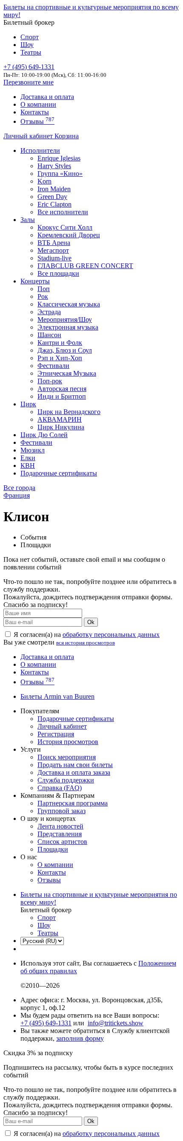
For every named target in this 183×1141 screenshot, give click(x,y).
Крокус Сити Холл (64, 227)
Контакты (34, 112)
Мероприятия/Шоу (64, 319)
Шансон (49, 335)
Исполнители (40, 150)
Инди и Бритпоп (61, 396)
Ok (90, 622)
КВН (27, 465)
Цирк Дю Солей (44, 434)
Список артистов (62, 841)
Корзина (66, 136)
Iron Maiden (54, 189)
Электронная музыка (67, 327)
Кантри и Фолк (59, 342)
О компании (38, 104)
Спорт (29, 37)
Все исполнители (62, 212)
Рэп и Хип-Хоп (59, 358)
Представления (59, 834)
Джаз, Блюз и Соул (64, 350)
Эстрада (49, 311)
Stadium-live (54, 258)
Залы (27, 219)
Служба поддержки (65, 780)
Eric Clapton (54, 204)
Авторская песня (61, 388)
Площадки (52, 849)
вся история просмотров (85, 642)
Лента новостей (60, 826)
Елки (27, 457)
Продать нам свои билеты (75, 764)
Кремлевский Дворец (68, 235)
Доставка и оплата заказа (73, 772)
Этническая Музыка (66, 373)
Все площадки (58, 273)
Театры (30, 52)
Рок (42, 296)
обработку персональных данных (111, 634)
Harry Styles (54, 165)
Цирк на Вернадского (68, 411)
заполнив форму (80, 1038)
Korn (44, 181)
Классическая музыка (68, 304)
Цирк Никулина (60, 427)
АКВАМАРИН (59, 419)
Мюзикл (32, 450)
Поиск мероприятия (66, 757)
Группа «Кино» (60, 173)
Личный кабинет (28, 136)
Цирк (28, 404)
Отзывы (37, 121)
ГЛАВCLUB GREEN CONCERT (85, 265)
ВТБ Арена (53, 242)
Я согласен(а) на (86, 634)
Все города (19, 487)
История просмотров (67, 741)
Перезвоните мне (28, 82)
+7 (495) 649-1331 (45, 1023)
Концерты (35, 281)
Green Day (52, 196)
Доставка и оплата (47, 96)
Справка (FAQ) (59, 787)
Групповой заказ (61, 810)
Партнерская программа (72, 803)
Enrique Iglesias (58, 158)
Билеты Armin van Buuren (57, 696)
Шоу (27, 44)
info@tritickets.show (115, 1023)
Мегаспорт (53, 250)
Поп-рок (49, 381)
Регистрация (55, 734)
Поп (43, 288)
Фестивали (53, 365)
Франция (16, 495)
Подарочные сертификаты (58, 473)
